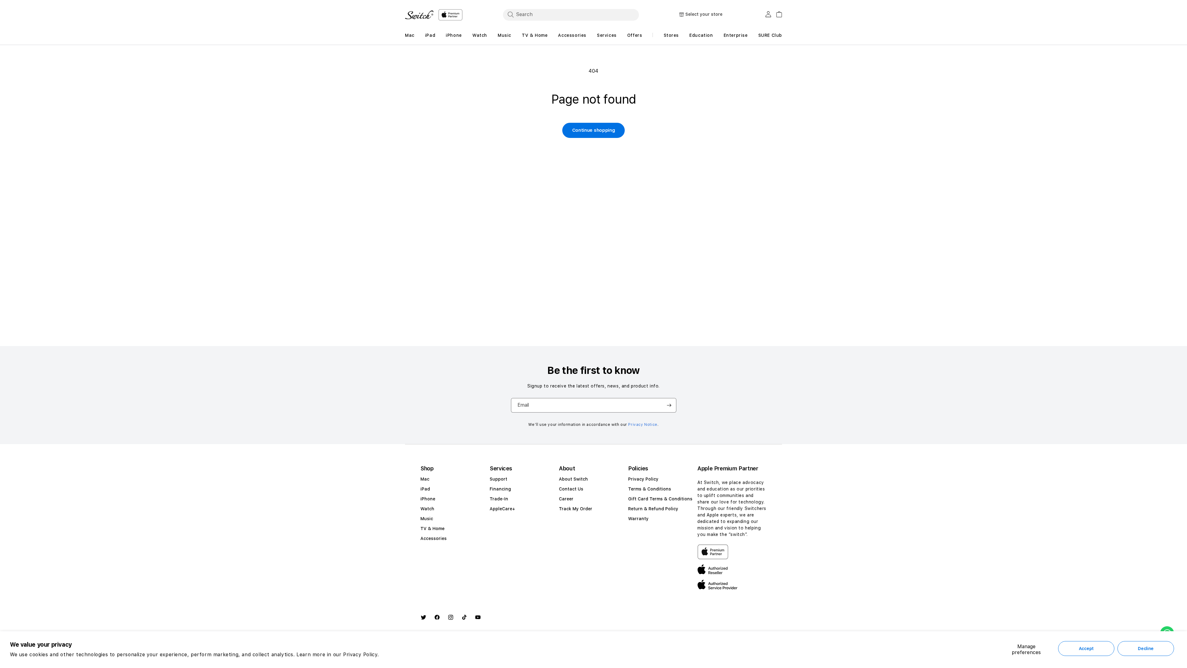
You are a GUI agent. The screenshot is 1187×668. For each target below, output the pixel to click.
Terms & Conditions (649, 488)
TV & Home (432, 528)
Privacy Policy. (361, 654)
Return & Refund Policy (653, 508)
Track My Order (575, 508)
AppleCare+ (502, 508)
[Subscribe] (669, 405)
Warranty (638, 518)
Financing (500, 488)
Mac (424, 479)
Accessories (433, 538)
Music (426, 518)
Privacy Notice (642, 424)
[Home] (419, 15)
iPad (425, 488)
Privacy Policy (643, 479)
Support (498, 479)
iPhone (427, 498)
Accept (1086, 648)
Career (566, 498)
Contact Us (571, 488)
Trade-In (499, 498)
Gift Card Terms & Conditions (660, 498)
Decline (1146, 648)
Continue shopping (593, 130)
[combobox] (571, 14)
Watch (427, 508)
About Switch (573, 479)
